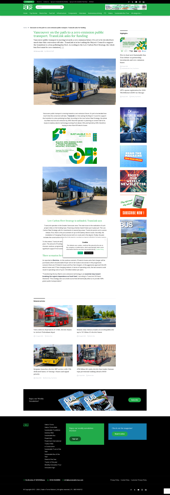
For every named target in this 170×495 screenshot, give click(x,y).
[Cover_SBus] (133, 237)
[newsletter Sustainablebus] (133, 181)
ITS (105, 13)
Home (25, 13)
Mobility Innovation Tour (53, 465)
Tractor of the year (51, 462)
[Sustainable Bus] (27, 7)
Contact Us (46, 2)
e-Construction (50, 446)
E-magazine (29, 1)
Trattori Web (49, 444)
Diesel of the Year (50, 459)
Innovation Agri (50, 468)
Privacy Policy (114, 480)
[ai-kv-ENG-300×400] (133, 125)
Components (72, 13)
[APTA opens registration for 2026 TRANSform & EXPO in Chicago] (133, 80)
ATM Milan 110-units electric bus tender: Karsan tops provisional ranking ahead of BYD (95, 370)
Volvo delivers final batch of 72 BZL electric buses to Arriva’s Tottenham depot (53, 331)
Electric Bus (43, 13)
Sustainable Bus (50, 435)
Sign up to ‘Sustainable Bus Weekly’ (59, 2)
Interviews (82, 13)
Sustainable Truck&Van (52, 430)
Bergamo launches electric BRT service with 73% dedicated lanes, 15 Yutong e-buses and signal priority (52, 371)
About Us (39, 2)
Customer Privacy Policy (139, 480)
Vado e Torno (49, 425)
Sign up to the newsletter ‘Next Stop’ (78, 2)
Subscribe (134, 400)
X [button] (105, 239)
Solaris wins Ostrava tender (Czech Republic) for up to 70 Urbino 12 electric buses (95, 331)
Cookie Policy (125, 480)
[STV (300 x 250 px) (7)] (133, 156)
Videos (110, 13)
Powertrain (48, 438)
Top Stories (33, 13)
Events (132, 96)
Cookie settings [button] (89, 253)
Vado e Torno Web (51, 427)
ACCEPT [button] (80, 253)
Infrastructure (61, 13)
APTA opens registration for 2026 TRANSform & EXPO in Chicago (133, 91)
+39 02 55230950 (54, 480)
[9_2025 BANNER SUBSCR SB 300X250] (133, 206)
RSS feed (91, 2)
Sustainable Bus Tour (122, 13)
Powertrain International (53, 441)
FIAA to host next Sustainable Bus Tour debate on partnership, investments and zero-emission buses (133, 59)
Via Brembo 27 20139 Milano (35, 480)
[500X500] (75, 149)
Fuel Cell (52, 13)
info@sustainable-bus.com (73, 480)
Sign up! (75, 439)
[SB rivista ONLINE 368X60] (126, 7)
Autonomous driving (95, 13)
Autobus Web (49, 433)
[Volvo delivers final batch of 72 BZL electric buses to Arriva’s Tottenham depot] (53, 316)
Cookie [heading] (85, 242)
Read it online (120, 434)
